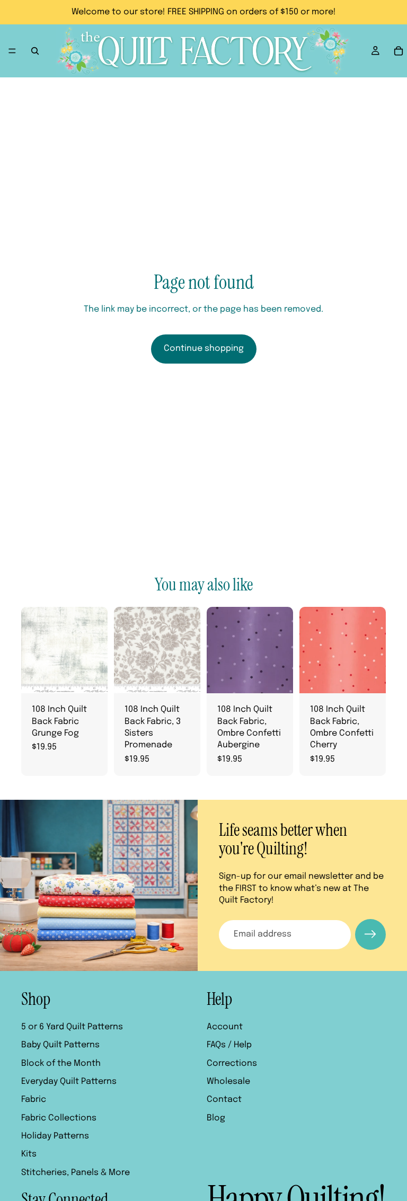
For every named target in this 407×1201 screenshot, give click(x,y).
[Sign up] (370, 934)
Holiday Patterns (55, 1136)
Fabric (33, 1100)
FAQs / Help (229, 1045)
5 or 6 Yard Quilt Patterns (72, 1026)
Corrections (232, 1063)
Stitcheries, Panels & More (75, 1172)
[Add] (91, 676)
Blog (216, 1118)
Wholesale (228, 1081)
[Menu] (12, 51)
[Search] (35, 51)
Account (225, 1026)
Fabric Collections (58, 1118)
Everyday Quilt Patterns (69, 1081)
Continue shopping (204, 348)
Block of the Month (61, 1063)
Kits (29, 1154)
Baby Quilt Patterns (60, 1045)
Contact (224, 1100)
